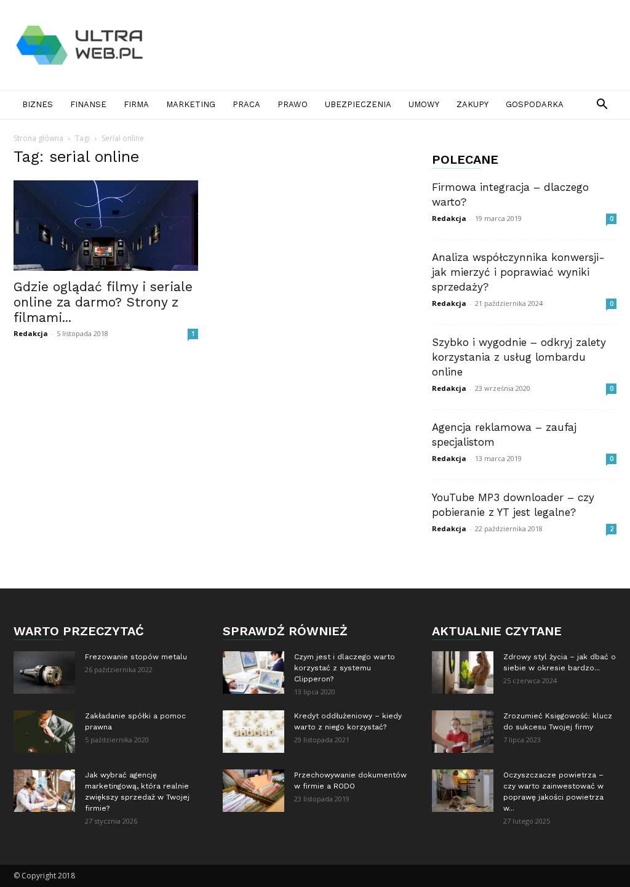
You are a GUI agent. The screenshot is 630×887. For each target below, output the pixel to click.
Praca (246, 104)
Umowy (424, 104)
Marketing (190, 104)
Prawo (292, 104)
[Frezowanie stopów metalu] (44, 672)
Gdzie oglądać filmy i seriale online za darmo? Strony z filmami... (103, 302)
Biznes (37, 104)
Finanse (88, 104)
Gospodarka (535, 104)
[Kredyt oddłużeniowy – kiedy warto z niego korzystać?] (253, 731)
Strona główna (38, 138)
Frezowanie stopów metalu (136, 656)
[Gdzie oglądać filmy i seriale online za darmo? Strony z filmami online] (106, 225)
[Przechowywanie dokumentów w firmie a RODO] (253, 790)
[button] (601, 105)
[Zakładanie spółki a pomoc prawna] (44, 731)
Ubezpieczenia (358, 104)
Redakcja (31, 333)
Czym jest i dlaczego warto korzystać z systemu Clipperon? (344, 667)
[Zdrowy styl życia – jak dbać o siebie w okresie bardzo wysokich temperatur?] (462, 672)
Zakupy (472, 104)
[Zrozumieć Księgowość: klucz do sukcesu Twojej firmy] (462, 731)
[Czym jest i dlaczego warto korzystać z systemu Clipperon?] (253, 672)
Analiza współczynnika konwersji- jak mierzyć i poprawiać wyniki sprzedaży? (518, 272)
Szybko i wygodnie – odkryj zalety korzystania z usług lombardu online (519, 357)
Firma (136, 104)
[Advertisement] (392, 45)
